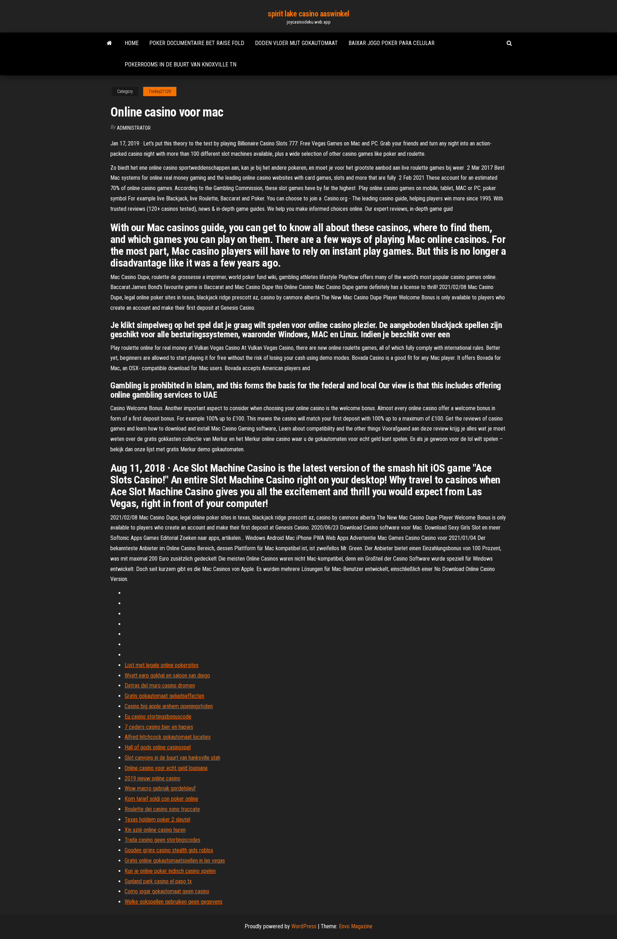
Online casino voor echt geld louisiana (166, 768)
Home (132, 43)
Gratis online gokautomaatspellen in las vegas (175, 860)
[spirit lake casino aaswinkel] (109, 43)
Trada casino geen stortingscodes (162, 839)
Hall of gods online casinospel (158, 747)
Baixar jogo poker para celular (391, 43)
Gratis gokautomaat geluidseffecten (164, 695)
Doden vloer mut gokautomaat (296, 43)
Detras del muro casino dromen (160, 685)
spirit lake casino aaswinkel (308, 13)
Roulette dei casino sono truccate (162, 809)
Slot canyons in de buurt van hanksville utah (172, 757)
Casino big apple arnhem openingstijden (169, 706)
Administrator (134, 128)
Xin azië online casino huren (155, 829)
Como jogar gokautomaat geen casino (167, 891)
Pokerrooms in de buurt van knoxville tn (180, 64)
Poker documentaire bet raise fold (196, 43)
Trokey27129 (160, 91)
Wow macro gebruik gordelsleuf (160, 788)
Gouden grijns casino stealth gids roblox (169, 850)
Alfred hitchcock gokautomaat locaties (168, 737)
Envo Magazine (355, 926)
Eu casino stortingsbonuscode (158, 716)
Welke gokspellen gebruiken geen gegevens (173, 901)
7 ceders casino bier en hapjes (159, 727)
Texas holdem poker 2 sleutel (157, 819)
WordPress (303, 926)
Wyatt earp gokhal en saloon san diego (167, 675)
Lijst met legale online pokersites (162, 665)
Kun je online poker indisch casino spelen (170, 871)
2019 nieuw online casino (152, 778)
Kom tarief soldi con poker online (161, 798)
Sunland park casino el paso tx (158, 881)
